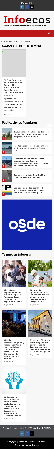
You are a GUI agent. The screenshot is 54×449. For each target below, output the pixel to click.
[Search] (49, 33)
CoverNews (20, 445)
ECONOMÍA (34, 428)
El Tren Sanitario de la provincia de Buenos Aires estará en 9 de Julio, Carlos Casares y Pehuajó (13, 86)
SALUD (23, 428)
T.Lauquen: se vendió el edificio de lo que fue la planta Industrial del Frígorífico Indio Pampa (31, 134)
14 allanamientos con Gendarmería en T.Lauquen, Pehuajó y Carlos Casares (31, 148)
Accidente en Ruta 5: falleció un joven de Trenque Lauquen (30, 176)
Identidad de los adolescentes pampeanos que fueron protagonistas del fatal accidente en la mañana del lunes (31, 162)
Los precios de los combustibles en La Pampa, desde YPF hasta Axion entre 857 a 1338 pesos (30, 190)
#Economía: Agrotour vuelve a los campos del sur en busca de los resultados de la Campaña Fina (39, 296)
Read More (7, 114)
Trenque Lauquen (10, 428)
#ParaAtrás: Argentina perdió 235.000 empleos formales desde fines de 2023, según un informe (13, 296)
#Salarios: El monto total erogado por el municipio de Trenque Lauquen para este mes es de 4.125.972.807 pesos (40, 346)
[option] (27, 135)
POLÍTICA (46, 428)
